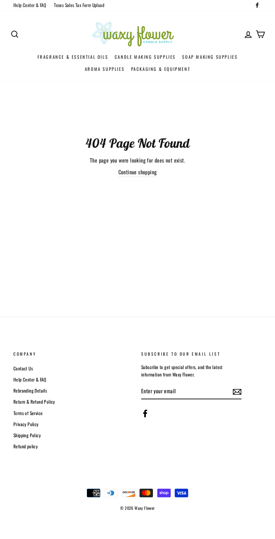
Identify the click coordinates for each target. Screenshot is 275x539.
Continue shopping (137, 172)
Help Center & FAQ (29, 5)
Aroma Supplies (104, 68)
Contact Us (23, 368)
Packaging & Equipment (160, 68)
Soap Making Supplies (209, 56)
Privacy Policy (26, 424)
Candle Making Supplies (145, 56)
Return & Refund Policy (34, 401)
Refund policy (25, 446)
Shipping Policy (27, 435)
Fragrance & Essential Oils (73, 56)
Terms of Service (28, 413)
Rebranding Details (30, 390)
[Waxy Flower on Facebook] (145, 413)
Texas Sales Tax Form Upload (79, 5)
